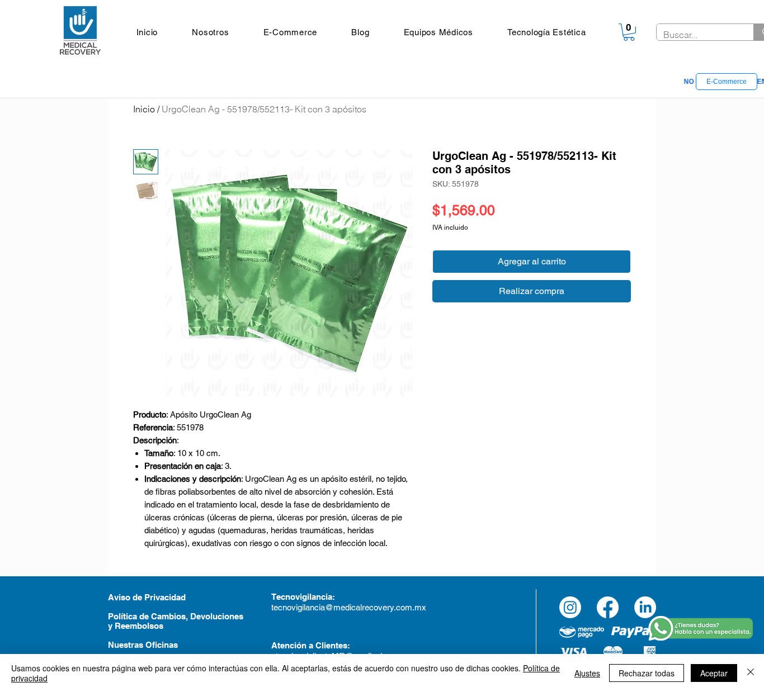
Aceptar (714, 673)
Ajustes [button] (587, 673)
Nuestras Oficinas (143, 645)
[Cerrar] (750, 673)
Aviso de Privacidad (147, 597)
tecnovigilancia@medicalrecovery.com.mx (349, 607)
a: (331, 596)
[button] (438, 32)
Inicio (144, 109)
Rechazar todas (647, 673)
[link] (629, 32)
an (316, 596)
